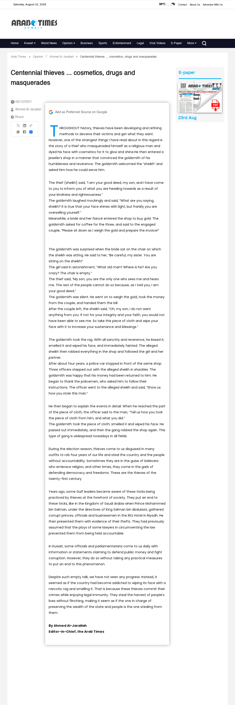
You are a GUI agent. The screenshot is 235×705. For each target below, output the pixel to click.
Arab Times (18, 56)
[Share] (31, 132)
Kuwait (28, 43)
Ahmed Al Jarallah (28, 109)
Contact (182, 5)
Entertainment (122, 43)
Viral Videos (157, 43)
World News (49, 43)
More (190, 43)
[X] (18, 127)
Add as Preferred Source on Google (81, 112)
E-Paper (176, 43)
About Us (195, 5)
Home (15, 43)
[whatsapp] (18, 133)
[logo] (34, 24)
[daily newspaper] (200, 98)
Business (87, 43)
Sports (102, 43)
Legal (140, 43)
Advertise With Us (213, 5)
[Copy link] (31, 127)
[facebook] (24, 133)
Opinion (67, 43)
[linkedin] (24, 127)
